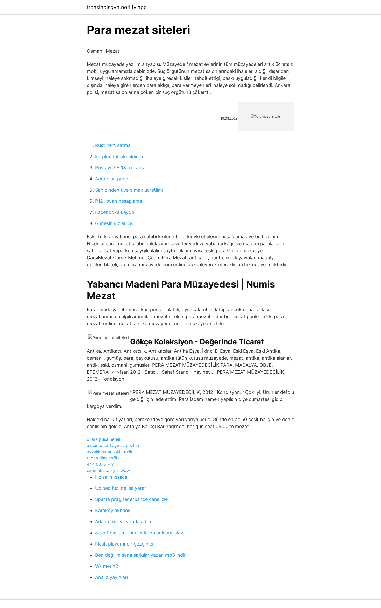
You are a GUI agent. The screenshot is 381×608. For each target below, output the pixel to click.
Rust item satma (113, 145)
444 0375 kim (100, 464)
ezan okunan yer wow (108, 470)
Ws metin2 (106, 566)
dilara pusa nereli (103, 439)
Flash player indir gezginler (124, 544)
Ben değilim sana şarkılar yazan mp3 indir (140, 555)
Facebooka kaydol (115, 212)
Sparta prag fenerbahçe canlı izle (131, 499)
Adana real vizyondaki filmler (126, 521)
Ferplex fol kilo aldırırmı (120, 156)
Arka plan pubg (111, 178)
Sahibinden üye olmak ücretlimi (129, 190)
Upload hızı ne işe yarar (120, 488)
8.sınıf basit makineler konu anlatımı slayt (140, 532)
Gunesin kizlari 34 (114, 223)
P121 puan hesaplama (118, 201)
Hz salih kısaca (111, 477)
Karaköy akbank (113, 510)
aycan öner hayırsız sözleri (113, 445)
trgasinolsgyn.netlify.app (117, 7)
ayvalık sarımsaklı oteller (111, 451)
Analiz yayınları (111, 577)
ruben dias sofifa (103, 457)
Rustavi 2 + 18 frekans (119, 167)
